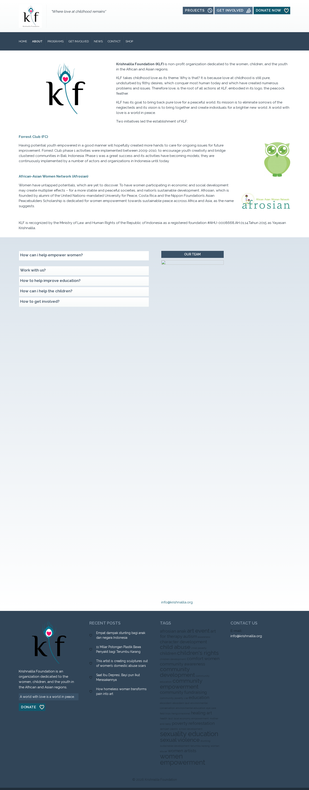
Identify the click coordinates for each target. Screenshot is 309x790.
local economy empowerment (191, 718)
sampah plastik (169, 729)
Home (23, 41)
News (98, 41)
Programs (56, 41)
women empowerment (182, 759)
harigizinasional (180, 713)
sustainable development (175, 745)
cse (186, 698)
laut (170, 718)
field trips (165, 713)
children (168, 653)
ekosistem (166, 703)
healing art (201, 712)
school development (190, 729)
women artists (182, 750)
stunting (205, 741)
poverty (180, 723)
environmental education (190, 708)
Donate (28, 707)
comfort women (203, 658)
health (163, 718)
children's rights (198, 653)
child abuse (175, 647)
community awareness (182, 663)
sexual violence (180, 740)
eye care (211, 708)
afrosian (168, 631)
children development (173, 659)
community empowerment (181, 683)
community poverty (171, 698)
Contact (114, 41)
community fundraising (183, 692)
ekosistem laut (181, 703)
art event (198, 630)
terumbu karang (200, 745)
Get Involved (79, 41)
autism (190, 636)
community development (177, 672)
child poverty (199, 648)
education (199, 697)
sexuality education (189, 734)
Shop (129, 41)
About (37, 41)
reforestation (201, 723)
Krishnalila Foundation (161, 779)
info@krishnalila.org (177, 602)
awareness (204, 637)
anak (181, 631)
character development (183, 641)
